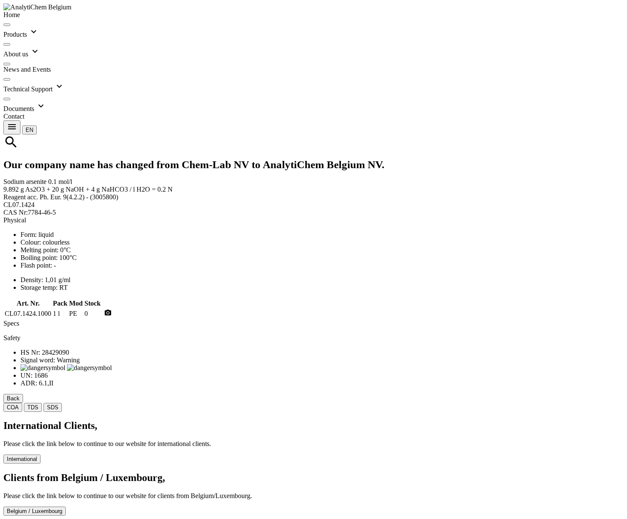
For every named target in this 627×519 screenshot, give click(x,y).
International (22, 459)
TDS (32, 407)
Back (13, 398)
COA (13, 407)
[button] (29, 129)
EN (29, 130)
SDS (52, 407)
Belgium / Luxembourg (34, 511)
